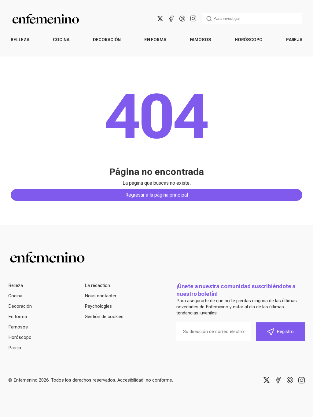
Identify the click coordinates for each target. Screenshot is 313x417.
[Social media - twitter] (160, 19)
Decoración (107, 39)
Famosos (200, 39)
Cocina (61, 39)
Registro (285, 331)
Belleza (20, 39)
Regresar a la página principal (156, 195)
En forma (155, 39)
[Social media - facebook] (171, 19)
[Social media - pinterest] (182, 19)
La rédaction (97, 285)
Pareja (294, 39)
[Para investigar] (209, 18)
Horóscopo (249, 39)
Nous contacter (100, 296)
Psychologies (98, 306)
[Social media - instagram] (193, 19)
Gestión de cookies (104, 316)
